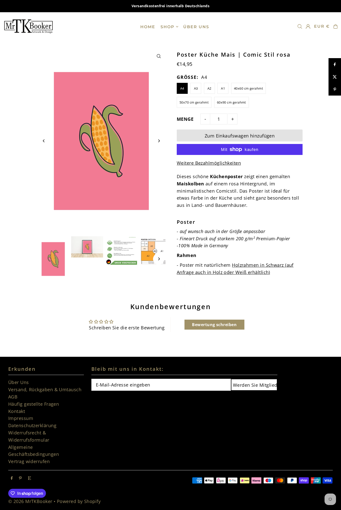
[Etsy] (29, 478)
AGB (12, 397)
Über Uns (18, 382)
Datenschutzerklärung (32, 425)
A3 (196, 88)
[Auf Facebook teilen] (335, 64)
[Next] (158, 140)
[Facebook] (12, 478)
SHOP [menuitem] (167, 26)
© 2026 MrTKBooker (30, 501)
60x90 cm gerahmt (231, 102)
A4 (182, 88)
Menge (185, 119)
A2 (209, 88)
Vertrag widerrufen (29, 461)
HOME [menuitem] (147, 26)
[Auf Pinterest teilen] (335, 89)
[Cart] (336, 26)
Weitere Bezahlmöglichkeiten (209, 163)
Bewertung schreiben (214, 324)
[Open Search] (300, 26)
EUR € (322, 26)
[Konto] (308, 26)
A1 (223, 88)
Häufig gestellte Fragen (33, 404)
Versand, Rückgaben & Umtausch (44, 389)
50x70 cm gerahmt (194, 102)
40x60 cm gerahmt (248, 88)
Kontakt (16, 411)
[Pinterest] (20, 478)
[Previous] (44, 140)
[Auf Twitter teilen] (335, 77)
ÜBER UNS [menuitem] (196, 26)
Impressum (20, 418)
